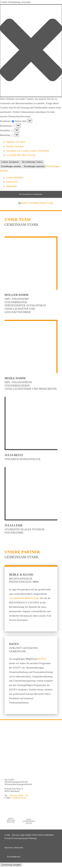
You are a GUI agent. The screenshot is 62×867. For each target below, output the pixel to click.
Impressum (11, 186)
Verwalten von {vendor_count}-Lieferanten (27, 150)
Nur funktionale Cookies (32, 162)
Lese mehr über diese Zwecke (20, 155)
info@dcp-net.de (19, 798)
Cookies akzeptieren (10, 162)
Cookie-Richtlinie (14, 177)
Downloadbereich (13, 857)
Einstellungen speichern (34, 166)
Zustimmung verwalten (11, 865)
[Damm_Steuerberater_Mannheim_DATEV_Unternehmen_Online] (29, 804)
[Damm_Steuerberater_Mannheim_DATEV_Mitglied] (11, 804)
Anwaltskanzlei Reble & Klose (24, 598)
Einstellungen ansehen (11, 166)
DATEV (42, 659)
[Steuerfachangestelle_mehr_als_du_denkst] (28, 749)
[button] (31, 50)
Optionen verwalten (15, 142)
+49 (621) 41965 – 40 (18, 795)
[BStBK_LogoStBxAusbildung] (28, 725)
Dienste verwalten (15, 146)
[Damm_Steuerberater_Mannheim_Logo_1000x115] (31, 771)
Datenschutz (12, 181)
